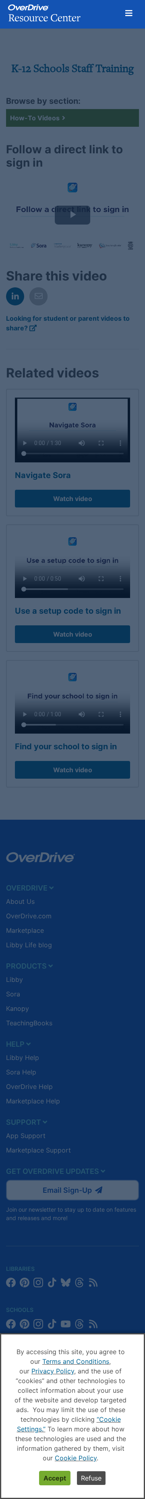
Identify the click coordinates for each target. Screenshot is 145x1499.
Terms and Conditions (75, 1361)
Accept (55, 1478)
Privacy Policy (52, 1371)
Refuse (91, 1478)
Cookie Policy (76, 1458)
